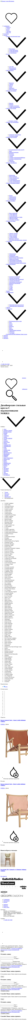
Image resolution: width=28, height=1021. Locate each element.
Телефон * (16, 958)
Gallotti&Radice (7, 446)
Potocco (5, 461)
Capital (5, 434)
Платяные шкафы (13, 136)
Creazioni (5, 441)
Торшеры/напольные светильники (17, 263)
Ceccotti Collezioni (7, 438)
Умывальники (12, 196)
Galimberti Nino (7, 444)
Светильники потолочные (15, 261)
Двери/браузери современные (16, 306)
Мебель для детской (11, 108)
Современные (12, 69)
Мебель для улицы (10, 221)
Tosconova (5, 469)
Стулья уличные (13, 237)
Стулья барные (12, 52)
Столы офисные (13, 214)
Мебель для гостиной (11, 137)
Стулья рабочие (13, 179)
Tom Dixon (6, 468)
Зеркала (8, 307)
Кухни (7, 54)
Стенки (11, 156)
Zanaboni (5, 473)
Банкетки (11, 83)
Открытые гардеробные (15, 134)
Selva (4, 467)
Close (2, 951)
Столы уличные (13, 236)
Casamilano (6, 435)
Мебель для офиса (10, 200)
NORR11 (5, 456)
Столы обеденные (13, 50)
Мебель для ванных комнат (13, 183)
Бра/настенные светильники (16, 257)
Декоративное (12, 253)
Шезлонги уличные (14, 238)
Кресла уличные (13, 234)
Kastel (4, 447)
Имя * (15, 957)
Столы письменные (14, 178)
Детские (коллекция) (14, 278)
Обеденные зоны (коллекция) (16, 279)
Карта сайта (6, 907)
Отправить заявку (5, 968)
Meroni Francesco (7, 452)
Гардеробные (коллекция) (15, 282)
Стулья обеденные (13, 51)
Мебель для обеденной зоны (13, 36)
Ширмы (11, 329)
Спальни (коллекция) (14, 280)
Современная (12, 199)
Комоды (11, 103)
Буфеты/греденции (13, 152)
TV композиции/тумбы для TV (16, 149)
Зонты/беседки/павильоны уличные (18, 240)
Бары (10, 151)
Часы (10, 322)
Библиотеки (12, 175)
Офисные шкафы (13, 218)
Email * (16, 1006)
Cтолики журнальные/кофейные (17, 157)
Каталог (5, 35)
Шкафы (11, 289)
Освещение (9, 241)
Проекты (5, 337)
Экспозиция (6, 900)
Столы (10, 285)
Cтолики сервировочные (15, 159)
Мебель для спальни (11, 90)
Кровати (11, 104)
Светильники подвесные (15, 260)
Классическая (12, 198)
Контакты (5, 338)
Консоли (11, 160)
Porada (5, 460)
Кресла (11, 85)
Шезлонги (11, 88)
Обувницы (11, 331)
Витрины (11, 153)
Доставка (8, 31)
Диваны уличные (13, 233)
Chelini (5, 439)
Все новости (4, 876)
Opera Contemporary (8, 458)
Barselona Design (7, 431)
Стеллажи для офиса (14, 219)
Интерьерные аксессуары (15, 321)
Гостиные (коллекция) (14, 276)
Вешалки (11, 326)
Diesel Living (6, 442)
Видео (7, 30)
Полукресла (12, 48)
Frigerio (5, 443)
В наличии (6, 33)
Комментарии (16, 961)
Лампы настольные (14, 259)
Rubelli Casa (6, 464)
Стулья (11, 287)
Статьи (8, 28)
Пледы (10, 323)
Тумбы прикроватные (14, 107)
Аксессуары (9, 308)
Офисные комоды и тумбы (15, 217)
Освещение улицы (13, 256)
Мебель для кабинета (11, 162)
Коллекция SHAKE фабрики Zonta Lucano (16, 334)
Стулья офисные (13, 215)
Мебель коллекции (11, 264)
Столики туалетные (14, 105)
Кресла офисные (13, 213)
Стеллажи (11, 155)
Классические (12, 67)
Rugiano (5, 465)
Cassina (5, 437)
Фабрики (5, 335)
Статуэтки (11, 333)
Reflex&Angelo (7, 463)
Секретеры (12, 161)
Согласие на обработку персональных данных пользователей (11, 949)
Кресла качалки (13, 89)
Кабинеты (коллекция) (14, 283)
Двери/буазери (9, 292)
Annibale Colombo (7, 430)
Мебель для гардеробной (12, 122)
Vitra (4, 472)
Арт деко (11, 66)
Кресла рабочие (13, 176)
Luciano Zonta (6, 450)
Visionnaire (6, 471)
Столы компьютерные (14, 180)
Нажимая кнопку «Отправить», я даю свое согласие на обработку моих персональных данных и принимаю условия (14, 965)
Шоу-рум (8, 32)
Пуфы (10, 86)
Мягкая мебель (10, 70)
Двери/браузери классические (16, 304)
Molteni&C (6, 455)
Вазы (10, 327)
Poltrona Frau (6, 459)
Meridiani (5, 451)
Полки (10, 325)
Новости (8, 27)
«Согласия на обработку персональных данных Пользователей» (11, 966)
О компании (6, 26)
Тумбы (10, 288)
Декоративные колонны (15, 330)
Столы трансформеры (14, 181)
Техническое (12, 255)
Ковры (8, 291)
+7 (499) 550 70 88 (5, 364)
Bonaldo (5, 433)
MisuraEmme (6, 454)
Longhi (5, 448)
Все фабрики (6, 474)
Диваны (11, 84)
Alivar (4, 429)
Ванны (11, 195)
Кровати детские (13, 121)
